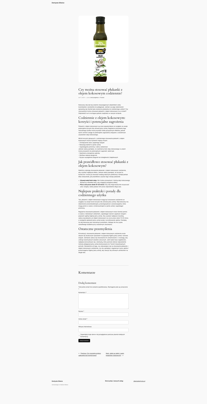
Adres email (82, 319)
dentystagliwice (94, 97)
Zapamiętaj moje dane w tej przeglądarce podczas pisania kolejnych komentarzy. (102, 335)
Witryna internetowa (85, 326)
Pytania (102, 97)
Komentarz (82, 292)
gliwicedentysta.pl (139, 381)
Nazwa (81, 311)
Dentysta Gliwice (58, 3)
